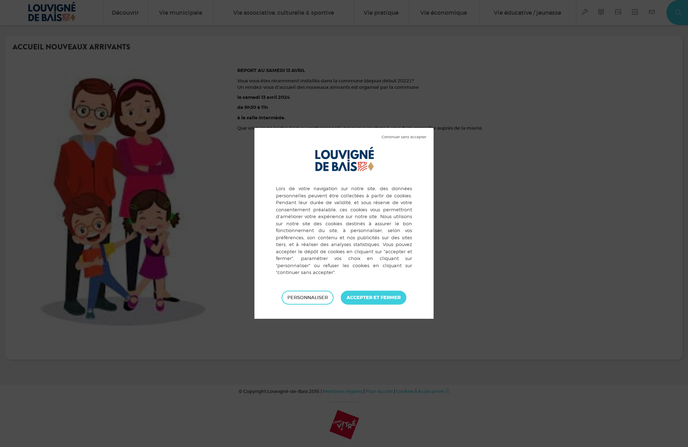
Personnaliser (307, 297)
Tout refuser (404, 137)
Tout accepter (373, 297)
